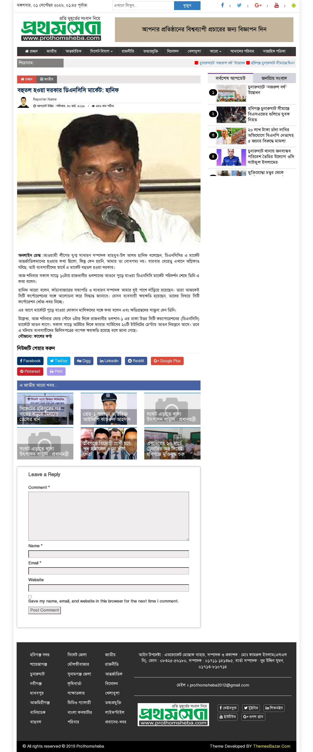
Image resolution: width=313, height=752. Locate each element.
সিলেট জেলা (77, 654)
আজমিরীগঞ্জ (40, 702)
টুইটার (253, 708)
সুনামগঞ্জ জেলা (79, 674)
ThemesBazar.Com (271, 746)
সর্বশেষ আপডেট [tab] (230, 78)
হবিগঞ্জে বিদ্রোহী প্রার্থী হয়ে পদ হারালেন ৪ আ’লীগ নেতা (107, 448)
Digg (85, 361)
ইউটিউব (229, 716)
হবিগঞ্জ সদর (40, 654)
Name (35, 545)
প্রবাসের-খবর (115, 722)
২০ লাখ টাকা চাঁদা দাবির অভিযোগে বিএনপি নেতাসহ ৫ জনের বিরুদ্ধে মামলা (271, 135)
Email (34, 563)
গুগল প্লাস (255, 716)
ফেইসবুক (229, 708)
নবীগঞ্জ (36, 683)
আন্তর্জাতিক (73, 51)
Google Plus (170, 361)
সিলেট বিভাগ (100, 51)
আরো (214, 51)
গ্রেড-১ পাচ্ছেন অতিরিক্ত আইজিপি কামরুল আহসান (107, 417)
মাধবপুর (37, 693)
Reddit (138, 361)
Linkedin (110, 361)
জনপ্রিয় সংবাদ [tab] (274, 78)
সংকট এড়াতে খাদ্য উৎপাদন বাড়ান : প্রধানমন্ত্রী (171, 417)
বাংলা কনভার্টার (79, 712)
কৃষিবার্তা (74, 683)
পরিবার (73, 722)
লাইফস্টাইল (114, 712)
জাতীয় (51, 51)
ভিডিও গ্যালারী (79, 702)
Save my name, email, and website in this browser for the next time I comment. (103, 601)
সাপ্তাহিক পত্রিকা (274, 51)
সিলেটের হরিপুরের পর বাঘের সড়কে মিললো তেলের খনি (40, 414)
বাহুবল (35, 722)
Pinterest (31, 371)
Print (58, 371)
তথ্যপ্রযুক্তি (150, 51)
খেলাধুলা (194, 51)
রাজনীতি (128, 51)
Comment (39, 487)
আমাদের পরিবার (242, 51)
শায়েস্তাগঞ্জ (38, 664)
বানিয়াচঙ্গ (37, 712)
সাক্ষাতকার (76, 693)
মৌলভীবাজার (78, 664)
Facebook (31, 361)
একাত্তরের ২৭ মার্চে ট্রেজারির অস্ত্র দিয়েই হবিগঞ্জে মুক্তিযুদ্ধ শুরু (166, 448)
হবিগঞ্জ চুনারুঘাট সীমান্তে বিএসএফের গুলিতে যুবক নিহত (269, 114)
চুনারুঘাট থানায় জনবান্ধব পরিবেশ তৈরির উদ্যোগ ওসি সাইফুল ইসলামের (271, 156)
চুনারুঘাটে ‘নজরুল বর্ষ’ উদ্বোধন (212, 63)
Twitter (60, 361)
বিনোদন (173, 51)
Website (36, 579)
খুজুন (187, 5)
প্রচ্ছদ (33, 51)
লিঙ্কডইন (276, 708)
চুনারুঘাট (37, 674)
